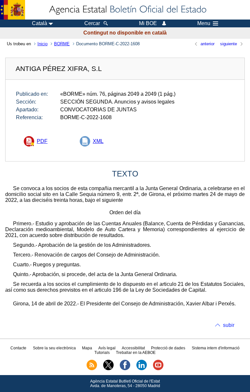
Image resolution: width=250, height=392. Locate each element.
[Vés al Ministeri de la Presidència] (12, 10)
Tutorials (102, 352)
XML (98, 141)
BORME (62, 43)
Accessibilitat (133, 348)
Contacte (18, 348)
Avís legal (107, 348)
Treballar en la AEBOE (136, 352)
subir (228, 325)
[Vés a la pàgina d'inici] (127, 10)
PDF (42, 141)
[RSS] (92, 369)
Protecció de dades (168, 348)
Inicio (42, 43)
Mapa (87, 348)
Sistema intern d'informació (216, 348)
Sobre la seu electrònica (54, 348)
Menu (203, 23)
